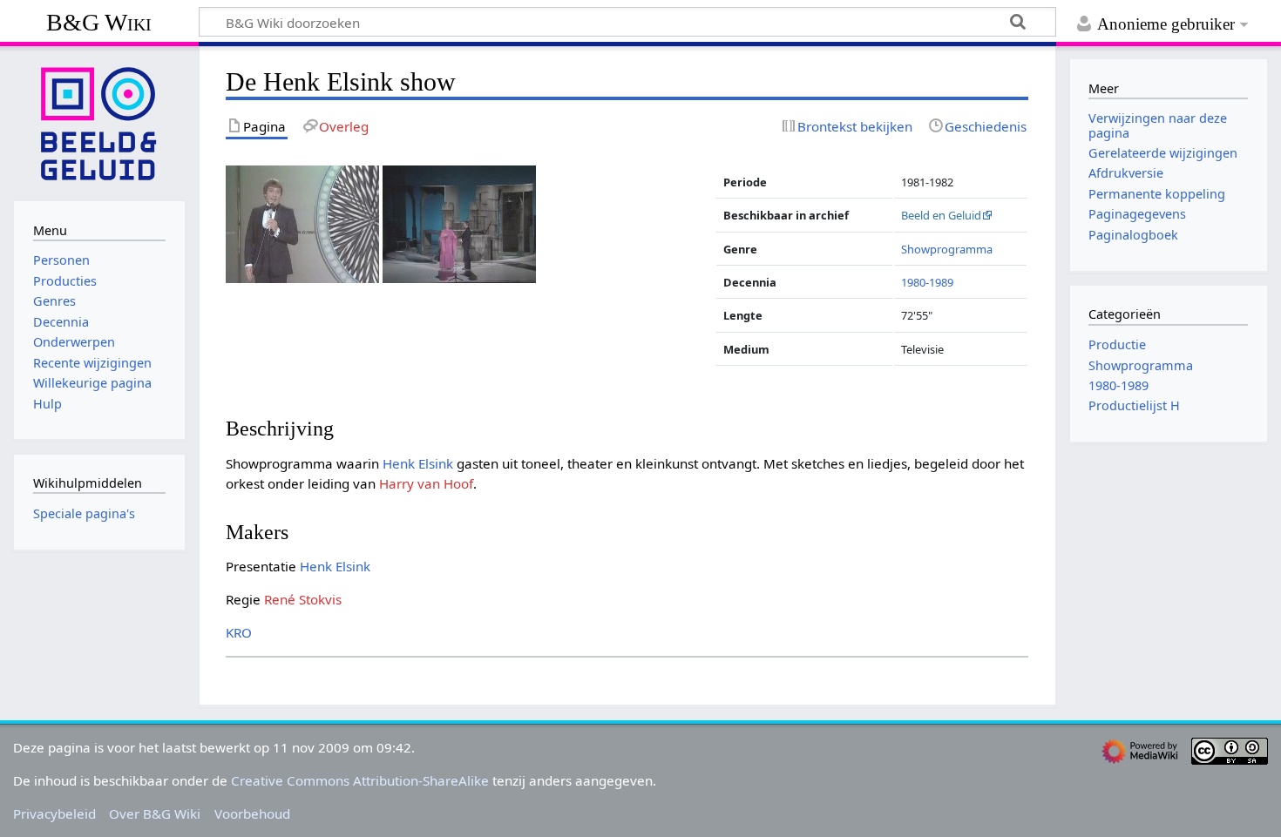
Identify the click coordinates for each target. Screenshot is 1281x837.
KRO (239, 632)
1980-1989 (927, 282)
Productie (1117, 344)
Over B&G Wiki (154, 813)
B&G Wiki (99, 22)
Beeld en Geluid (941, 215)
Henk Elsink (418, 463)
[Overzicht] (459, 223)
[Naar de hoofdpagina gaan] (99, 122)
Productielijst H (1134, 405)
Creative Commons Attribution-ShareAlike (360, 780)
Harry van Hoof (426, 483)
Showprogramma (947, 249)
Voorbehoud (252, 813)
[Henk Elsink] (302, 223)
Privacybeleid (54, 813)
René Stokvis (303, 599)
